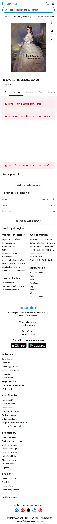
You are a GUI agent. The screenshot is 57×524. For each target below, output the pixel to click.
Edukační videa (8, 463)
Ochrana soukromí (9, 419)
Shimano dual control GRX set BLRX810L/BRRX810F (42, 239)
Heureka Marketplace (11, 448)
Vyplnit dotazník (28, 334)
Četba (14, 16)
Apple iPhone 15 (36, 272)
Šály (4, 250)
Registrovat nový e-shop (12, 441)
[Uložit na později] (52, 39)
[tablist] (28, 92)
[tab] (16, 92)
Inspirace (6, 493)
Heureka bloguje (9, 377)
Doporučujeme (37, 267)
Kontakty (6, 362)
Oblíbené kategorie (12, 234)
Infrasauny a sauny (10, 253)
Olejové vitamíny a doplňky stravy (14, 260)
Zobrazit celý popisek (28, 185)
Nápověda (6, 467)
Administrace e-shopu (11, 437)
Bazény (33, 279)
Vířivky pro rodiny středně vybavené (14, 263)
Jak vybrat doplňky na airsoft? (14, 286)
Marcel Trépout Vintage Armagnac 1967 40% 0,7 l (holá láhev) (42, 246)
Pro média (6, 374)
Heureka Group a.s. (32, 518)
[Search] (6, 92)
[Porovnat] (52, 22)
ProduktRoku (7, 486)
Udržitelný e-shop (9, 497)
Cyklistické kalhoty (10, 246)
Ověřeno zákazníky (9, 478)
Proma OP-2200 (36, 257)
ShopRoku (6, 482)
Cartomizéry (7, 257)
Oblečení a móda (36, 297)
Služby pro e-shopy (10, 445)
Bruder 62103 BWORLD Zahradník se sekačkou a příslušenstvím (42, 260)
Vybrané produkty (39, 234)
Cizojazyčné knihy (24, 16)
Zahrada (33, 290)
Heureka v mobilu (9, 403)
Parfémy (33, 276)
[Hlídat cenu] (52, 31)
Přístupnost (7, 389)
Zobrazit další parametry (28, 221)
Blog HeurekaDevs (9, 381)
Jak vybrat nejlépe (11, 278)
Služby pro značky (9, 452)
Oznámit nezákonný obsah (13, 385)
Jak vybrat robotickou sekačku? (14, 290)
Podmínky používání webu (33, 521)
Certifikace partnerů (10, 489)
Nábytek (33, 293)
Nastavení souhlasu (10, 415)
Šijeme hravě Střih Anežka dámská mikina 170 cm (42, 250)
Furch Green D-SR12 (38, 253)
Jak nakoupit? (7, 400)
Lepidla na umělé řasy (11, 239)
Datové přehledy (9, 456)
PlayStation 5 (35, 283)
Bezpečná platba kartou (12, 422)
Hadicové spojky (9, 243)
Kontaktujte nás (28, 325)
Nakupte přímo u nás (10, 411)
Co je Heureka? (8, 359)
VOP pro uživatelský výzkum (13, 426)
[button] (16, 92)
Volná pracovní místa (10, 370)
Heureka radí (7, 407)
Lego (32, 286)
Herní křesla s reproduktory (13, 270)
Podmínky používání (10, 366)
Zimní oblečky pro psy (11, 267)
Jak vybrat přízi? (8, 283)
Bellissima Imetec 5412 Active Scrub (42, 243)
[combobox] (28, 10)
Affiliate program (9, 460)
